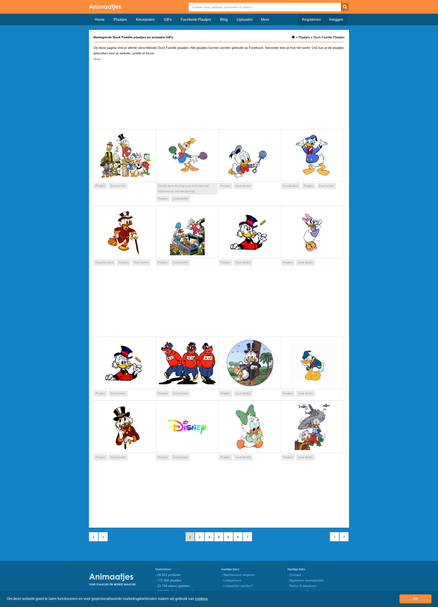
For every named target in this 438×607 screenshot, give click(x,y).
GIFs (168, 19)
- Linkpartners (231, 580)
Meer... (99, 59)
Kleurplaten (145, 19)
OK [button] (415, 599)
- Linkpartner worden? (237, 586)
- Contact (294, 575)
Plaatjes (120, 19)
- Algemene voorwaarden (305, 580)
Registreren (311, 19)
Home (99, 19)
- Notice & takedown (301, 586)
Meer (265, 19)
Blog (224, 19)
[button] (210, 599)
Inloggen (336, 19)
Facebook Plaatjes (196, 19)
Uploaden (245, 19)
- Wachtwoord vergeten (238, 575)
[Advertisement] (219, 94)
